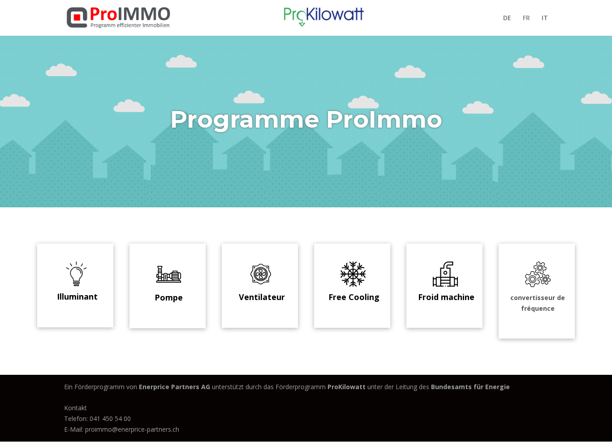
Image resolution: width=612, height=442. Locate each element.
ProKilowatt (347, 386)
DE (507, 18)
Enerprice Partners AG (174, 386)
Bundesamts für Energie (470, 386)
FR (526, 18)
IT (545, 18)
